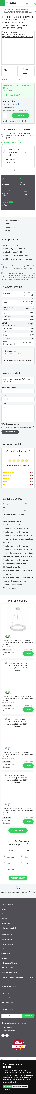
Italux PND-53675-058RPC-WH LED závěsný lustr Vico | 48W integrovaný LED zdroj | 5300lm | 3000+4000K (18, 754)
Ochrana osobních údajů (9, 963)
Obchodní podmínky (7, 944)
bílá (32, 298)
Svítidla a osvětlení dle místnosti (15, 525)
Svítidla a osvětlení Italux (12, 584)
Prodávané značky (7, 967)
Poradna (4, 918)
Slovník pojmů (5, 923)
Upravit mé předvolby (20, 1086)
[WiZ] (27, 864)
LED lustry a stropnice (21, 9)
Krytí (4, 313)
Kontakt (3, 909)
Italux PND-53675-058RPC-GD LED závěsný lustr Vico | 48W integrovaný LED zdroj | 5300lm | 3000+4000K (18, 810)
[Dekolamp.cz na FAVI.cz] (18, 1050)
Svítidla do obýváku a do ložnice (15, 528)
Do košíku (22, 115)
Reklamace (5, 949)
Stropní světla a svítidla (12, 511)
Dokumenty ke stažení (8, 928)
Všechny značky (18, 878)
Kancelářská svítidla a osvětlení (15, 563)
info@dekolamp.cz (12, 162)
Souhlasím (7, 1086)
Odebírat (28, 1016)
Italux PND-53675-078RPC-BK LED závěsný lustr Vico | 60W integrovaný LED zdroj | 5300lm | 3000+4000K (18, 698)
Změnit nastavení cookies (9, 986)
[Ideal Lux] (9, 858)
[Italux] (9, 71)
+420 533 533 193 (12, 159)
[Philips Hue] (9, 870)
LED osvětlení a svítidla (12, 567)
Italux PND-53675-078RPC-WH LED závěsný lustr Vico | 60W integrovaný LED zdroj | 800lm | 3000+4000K (18, 642)
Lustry (9, 9)
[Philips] (9, 851)
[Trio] (27, 851)
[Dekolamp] (13, 3)
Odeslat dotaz (10, 432)
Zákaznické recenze (7, 982)
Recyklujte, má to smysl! (9, 972)
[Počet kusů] (6, 115)
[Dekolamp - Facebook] (3, 1035)
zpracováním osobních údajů (22, 427)
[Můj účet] (30, 3)
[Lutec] (27, 858)
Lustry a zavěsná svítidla (12, 504)
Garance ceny (5, 953)
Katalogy (4, 958)
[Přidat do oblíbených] (18, 606)
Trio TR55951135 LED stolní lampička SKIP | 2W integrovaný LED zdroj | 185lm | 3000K (20, 135)
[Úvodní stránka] (2, 9)
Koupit (28, 653)
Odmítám (7, 1089)
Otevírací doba (6, 998)
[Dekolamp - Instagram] (7, 1035)
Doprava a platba (6, 939)
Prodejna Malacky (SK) (8, 1002)
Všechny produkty (10, 588)
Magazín (4, 914)
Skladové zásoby (8, 90)
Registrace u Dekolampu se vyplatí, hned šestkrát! (17, 977)
